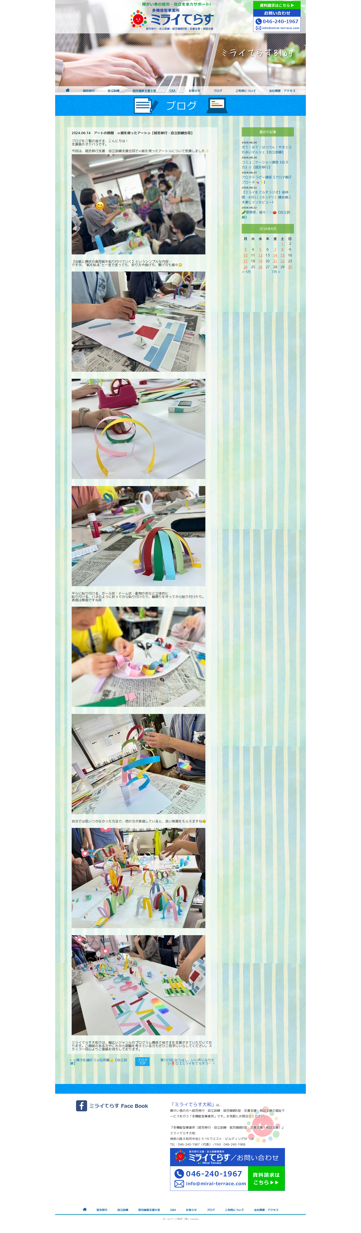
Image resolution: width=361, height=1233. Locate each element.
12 (260, 255)
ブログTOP (142, 1062)
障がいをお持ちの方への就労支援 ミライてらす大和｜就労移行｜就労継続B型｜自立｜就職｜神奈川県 (172, 16)
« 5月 (246, 271)
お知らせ (194, 90)
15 (282, 255)
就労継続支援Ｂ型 (144, 90)
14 (275, 255)
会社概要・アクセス (282, 90)
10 (245, 255)
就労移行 (89, 90)
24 (245, 267)
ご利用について (245, 90)
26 (260, 267)
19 (260, 261)
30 (290, 267)
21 (275, 261)
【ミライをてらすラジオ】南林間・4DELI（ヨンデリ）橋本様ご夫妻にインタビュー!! (266, 197)
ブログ (218, 90)
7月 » (276, 271)
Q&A (172, 90)
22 (282, 261)
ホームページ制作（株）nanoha (181, 1219)
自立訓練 (113, 90)
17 (245, 261)
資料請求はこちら (275, 5)
